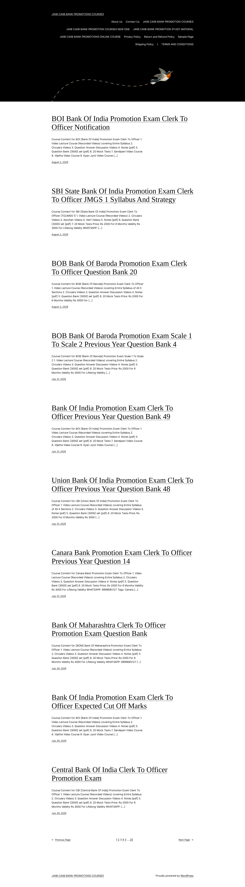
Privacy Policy (132, 36)
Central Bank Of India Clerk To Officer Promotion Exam (109, 774)
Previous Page (61, 839)
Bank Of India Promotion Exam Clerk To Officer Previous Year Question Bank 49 (112, 412)
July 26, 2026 (59, 668)
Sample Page (185, 36)
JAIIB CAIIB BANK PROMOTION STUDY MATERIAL (163, 29)
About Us (116, 21)
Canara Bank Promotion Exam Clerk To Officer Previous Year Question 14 (122, 556)
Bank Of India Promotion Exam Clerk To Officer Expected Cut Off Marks (112, 701)
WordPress (186, 875)
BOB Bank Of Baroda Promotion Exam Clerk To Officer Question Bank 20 (119, 267)
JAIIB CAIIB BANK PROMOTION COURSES (168, 21)
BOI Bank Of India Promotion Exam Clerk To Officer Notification (120, 122)
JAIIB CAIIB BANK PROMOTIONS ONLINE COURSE (90, 36)
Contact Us (132, 21)
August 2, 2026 (60, 162)
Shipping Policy (144, 44)
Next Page (186, 839)
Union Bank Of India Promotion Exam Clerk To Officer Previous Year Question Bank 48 (122, 484)
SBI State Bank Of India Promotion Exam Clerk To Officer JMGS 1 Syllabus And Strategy (122, 195)
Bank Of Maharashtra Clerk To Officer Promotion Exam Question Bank (109, 629)
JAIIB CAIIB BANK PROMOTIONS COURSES (78, 14)
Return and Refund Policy (159, 36)
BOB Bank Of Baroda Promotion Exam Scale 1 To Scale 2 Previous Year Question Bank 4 (122, 340)
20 (131, 839)
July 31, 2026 (59, 379)
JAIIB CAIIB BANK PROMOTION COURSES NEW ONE (98, 29)
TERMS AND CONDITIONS (177, 44)
